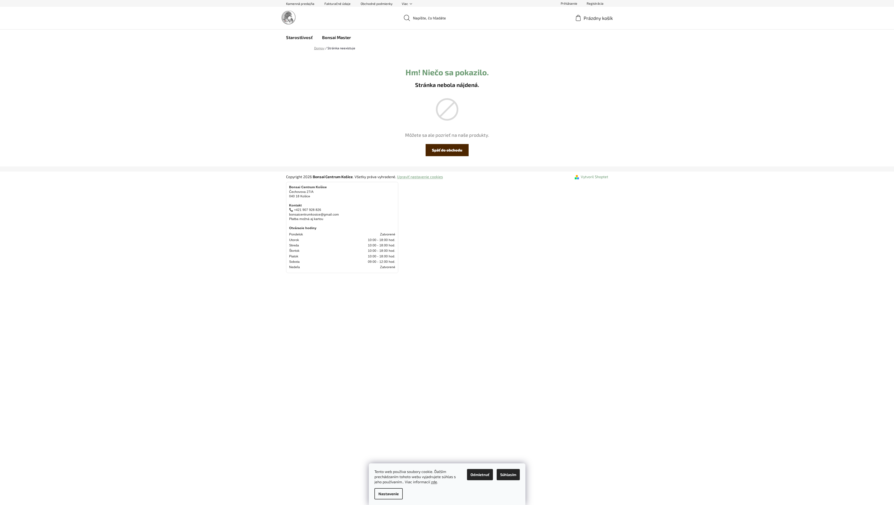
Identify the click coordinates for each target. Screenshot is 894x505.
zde (434, 482)
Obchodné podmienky (376, 4)
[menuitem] (299, 37)
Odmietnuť (479, 474)
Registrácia (595, 3)
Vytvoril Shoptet (594, 176)
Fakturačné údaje (337, 4)
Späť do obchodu (447, 150)
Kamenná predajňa (300, 4)
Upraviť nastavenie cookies (420, 176)
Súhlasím (508, 474)
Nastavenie (388, 493)
